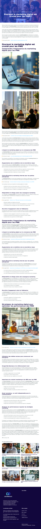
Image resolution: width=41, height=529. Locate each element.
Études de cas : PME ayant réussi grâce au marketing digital (20, 200)
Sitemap (33, 525)
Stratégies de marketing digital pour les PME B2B (10, 481)
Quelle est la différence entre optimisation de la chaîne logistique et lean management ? (11, 511)
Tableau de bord (25, 517)
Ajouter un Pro (24, 510)
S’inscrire (23, 514)
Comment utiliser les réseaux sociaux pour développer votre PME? (22, 181)
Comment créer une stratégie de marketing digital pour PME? (22, 135)
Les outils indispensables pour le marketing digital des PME (21, 156)
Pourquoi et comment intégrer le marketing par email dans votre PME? (22, 347)
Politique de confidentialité (26, 525)
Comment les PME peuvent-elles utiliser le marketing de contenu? (23, 239)
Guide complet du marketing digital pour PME (19, 40)
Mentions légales (25, 524)
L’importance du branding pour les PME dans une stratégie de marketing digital (24, 268)
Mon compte (24, 512)
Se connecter (24, 515)
